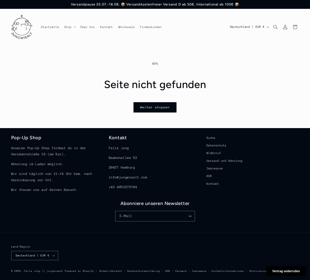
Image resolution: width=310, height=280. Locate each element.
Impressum (214, 168)
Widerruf (213, 153)
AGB (209, 176)
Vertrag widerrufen (286, 271)
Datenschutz (216, 145)
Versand (181, 271)
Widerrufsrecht (111, 271)
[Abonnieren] (190, 216)
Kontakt (212, 183)
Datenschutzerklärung (143, 271)
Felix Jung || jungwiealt (43, 271)
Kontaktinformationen (228, 271)
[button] (70, 27)
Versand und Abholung (224, 160)
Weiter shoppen (155, 107)
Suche (211, 137)
